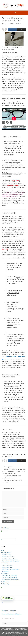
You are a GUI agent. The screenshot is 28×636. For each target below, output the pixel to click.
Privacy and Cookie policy (9, 610)
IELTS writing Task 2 (8, 471)
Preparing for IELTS (6, 552)
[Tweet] (21, 29)
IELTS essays (21, 469)
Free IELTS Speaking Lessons (9, 577)
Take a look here (7, 360)
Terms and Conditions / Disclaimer (11, 614)
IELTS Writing (4, 563)
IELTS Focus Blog (6, 554)
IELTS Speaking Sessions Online (10, 579)
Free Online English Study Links (10, 561)
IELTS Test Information (8, 557)
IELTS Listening (5, 584)
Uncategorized (8, 467)
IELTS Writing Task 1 (7, 565)
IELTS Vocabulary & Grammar (10, 559)
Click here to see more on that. (15, 356)
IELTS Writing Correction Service (10, 569)
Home (2, 550)
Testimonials (5, 571)
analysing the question (10, 469)
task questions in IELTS (9, 473)
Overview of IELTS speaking (9, 575)
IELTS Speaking (5, 573)
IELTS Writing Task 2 (7, 567)
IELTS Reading (5, 581)
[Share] (12, 29)
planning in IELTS (20, 471)
